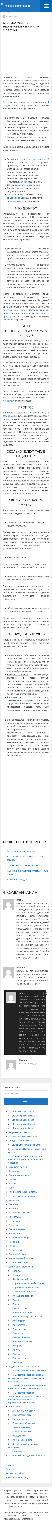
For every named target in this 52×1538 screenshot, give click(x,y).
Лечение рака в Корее (23, 1120)
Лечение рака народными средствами (27, 1455)
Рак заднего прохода (22, 1296)
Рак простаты (15, 1250)
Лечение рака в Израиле (24, 1116)
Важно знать (15, 1406)
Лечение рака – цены (19, 1262)
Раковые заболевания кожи (22, 1196)
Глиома (12, 1179)
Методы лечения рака (19, 1141)
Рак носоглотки (19, 1308)
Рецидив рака (19, 1436)
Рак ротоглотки (19, 1325)
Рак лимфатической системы (23, 1192)
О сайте (10, 1469)
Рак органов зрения (22, 1312)
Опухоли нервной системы (25, 1287)
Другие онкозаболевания (21, 1267)
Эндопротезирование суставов (24, 1366)
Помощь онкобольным (23, 1423)
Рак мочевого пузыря (19, 1238)
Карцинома (14, 1171)
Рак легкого (14, 1221)
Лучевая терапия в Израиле (26, 1145)
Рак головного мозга (19, 1175)
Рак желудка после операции (21, 851)
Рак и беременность (22, 1440)
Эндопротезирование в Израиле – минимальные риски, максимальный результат (27, 1378)
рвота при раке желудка (33, 159)
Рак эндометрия (20, 1358)
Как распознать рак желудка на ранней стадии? (26, 858)
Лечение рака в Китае (23, 1128)
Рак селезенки (19, 1329)
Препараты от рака (21, 1415)
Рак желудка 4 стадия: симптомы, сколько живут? (27, 872)
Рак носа (16, 1304)
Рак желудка (15, 1217)
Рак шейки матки (17, 1229)
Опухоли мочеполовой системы (28, 1283)
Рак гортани (14, 1208)
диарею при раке (15, 198)
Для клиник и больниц (17, 1477)
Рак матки (13, 1225)
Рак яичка (17, 1362)
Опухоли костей (20, 1275)
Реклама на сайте (15, 1473)
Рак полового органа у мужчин (27, 1317)
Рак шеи (16, 1354)
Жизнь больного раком (23, 1411)
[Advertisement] (26, 54)
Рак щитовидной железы (21, 1258)
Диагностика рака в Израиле (23, 1136)
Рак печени (14, 1242)
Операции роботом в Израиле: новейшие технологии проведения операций (25, 1159)
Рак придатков (19, 1321)
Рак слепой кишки (21, 1337)
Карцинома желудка (17, 879)
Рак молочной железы (19, 1213)
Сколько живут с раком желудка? (23, 865)
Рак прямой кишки (18, 1254)
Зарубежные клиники (19, 1132)
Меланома (14, 1200)
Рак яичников (15, 1233)
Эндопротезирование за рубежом (29, 1371)
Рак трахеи (17, 1346)
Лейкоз (12, 1188)
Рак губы (16, 1300)
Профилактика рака (22, 1431)
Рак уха (16, 1350)
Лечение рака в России (23, 1124)
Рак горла (13, 1204)
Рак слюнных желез (22, 1341)
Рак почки (13, 1246)
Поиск (26, 1101)
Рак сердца (17, 1333)
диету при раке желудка (15, 310)
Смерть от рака (20, 1451)
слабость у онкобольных (28, 185)
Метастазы (17, 1271)
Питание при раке (21, 1419)
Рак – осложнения (21, 1427)
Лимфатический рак (22, 1279)
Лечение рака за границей (21, 1111)
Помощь (10, 1465)
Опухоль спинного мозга (24, 1292)
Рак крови (13, 1183)
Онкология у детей (18, 1167)
